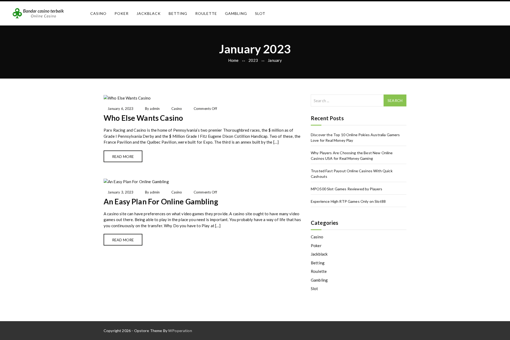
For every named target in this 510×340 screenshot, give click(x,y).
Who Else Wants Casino (143, 117)
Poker (121, 13)
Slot (260, 13)
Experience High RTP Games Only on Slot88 (348, 201)
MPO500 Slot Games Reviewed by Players (346, 189)
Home (233, 60)
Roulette (206, 13)
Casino (98, 13)
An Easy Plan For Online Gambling (161, 201)
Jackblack (149, 13)
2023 (253, 60)
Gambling (236, 13)
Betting (178, 13)
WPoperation (180, 330)
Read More (123, 156)
